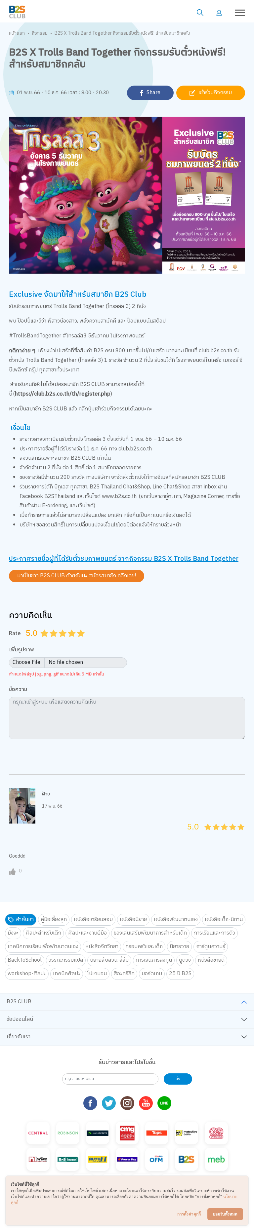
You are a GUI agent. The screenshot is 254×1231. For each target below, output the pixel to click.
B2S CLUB (19, 1001)
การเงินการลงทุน (154, 960)
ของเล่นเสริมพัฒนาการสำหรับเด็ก (150, 933)
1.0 (45, 641)
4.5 (79, 641)
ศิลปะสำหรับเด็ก (43, 933)
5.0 (82, 641)
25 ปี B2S (180, 973)
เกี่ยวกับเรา (18, 1037)
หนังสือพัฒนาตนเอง (176, 919)
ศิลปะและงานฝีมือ (87, 933)
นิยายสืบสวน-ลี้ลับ (109, 960)
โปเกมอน (97, 973)
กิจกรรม (40, 33)
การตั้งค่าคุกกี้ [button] (189, 1214)
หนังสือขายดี (211, 960)
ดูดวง (185, 960)
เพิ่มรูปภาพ (21, 650)
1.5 (51, 641)
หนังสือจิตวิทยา (101, 946)
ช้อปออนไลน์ (20, 1019)
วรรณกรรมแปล (66, 960)
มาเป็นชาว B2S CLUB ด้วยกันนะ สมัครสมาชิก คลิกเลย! (76, 575)
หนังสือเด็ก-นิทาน (224, 919)
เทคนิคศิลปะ (66, 973)
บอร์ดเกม (152, 973)
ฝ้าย (46, 794)
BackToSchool (25, 960)
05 (206, 834)
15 (214, 834)
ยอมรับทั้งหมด (225, 1214)
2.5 (61, 641)
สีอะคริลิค (124, 973)
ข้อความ (18, 690)
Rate (15, 633)
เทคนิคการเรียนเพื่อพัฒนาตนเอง (43, 946)
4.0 (72, 641)
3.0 (63, 641)
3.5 (69, 641)
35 (231, 834)
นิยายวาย (179, 946)
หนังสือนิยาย (133, 919)
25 (222, 834)
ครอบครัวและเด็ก (144, 946)
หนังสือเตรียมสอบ (93, 919)
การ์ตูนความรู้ (210, 946)
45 (239, 834)
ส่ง (178, 1079)
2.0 (54, 641)
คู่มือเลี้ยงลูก (54, 919)
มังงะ (13, 933)
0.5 (42, 641)
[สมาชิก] (219, 12)
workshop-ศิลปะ (27, 973)
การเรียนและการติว (214, 933)
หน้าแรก (17, 33)
